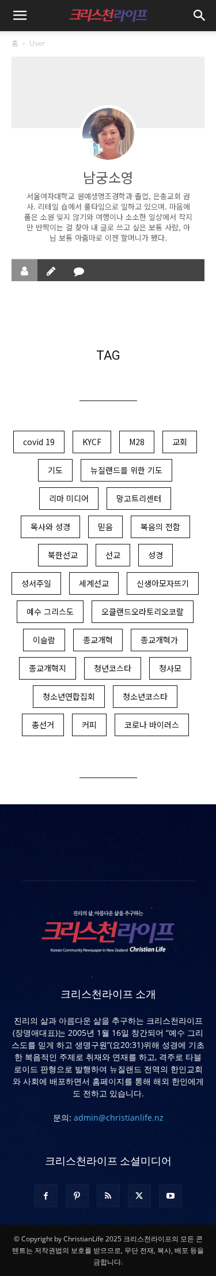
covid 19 (39, 441)
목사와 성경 (50, 526)
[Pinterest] (77, 1195)
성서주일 (36, 583)
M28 (137, 441)
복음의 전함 (160, 526)
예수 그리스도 (50, 611)
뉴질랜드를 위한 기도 (126, 470)
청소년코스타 (145, 696)
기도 (55, 470)
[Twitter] (139, 1195)
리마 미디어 (69, 498)
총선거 (43, 724)
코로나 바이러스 (151, 724)
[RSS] (108, 1195)
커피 (89, 724)
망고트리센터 (138, 498)
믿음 (105, 526)
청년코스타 (112, 668)
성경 (155, 555)
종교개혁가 (159, 640)
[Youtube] (170, 1195)
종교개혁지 (47, 668)
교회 (179, 441)
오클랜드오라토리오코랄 (142, 611)
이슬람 (44, 640)
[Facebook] (46, 1195)
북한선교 (63, 555)
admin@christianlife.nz (119, 1117)
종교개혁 (98, 640)
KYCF (91, 441)
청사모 (170, 668)
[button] (19, 15)
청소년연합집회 (69, 696)
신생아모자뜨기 (163, 583)
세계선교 (94, 583)
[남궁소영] (108, 134)
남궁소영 (108, 177)
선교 (112, 555)
